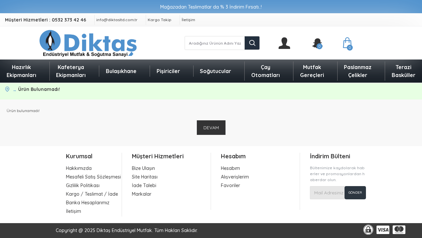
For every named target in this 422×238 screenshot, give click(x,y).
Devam (211, 128)
